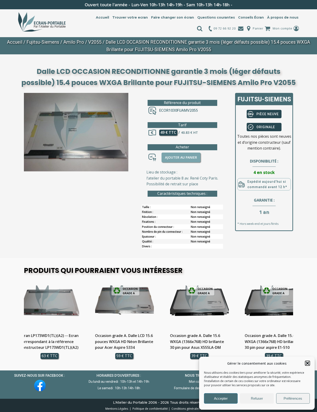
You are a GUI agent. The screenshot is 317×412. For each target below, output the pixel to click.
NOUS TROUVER (198, 375)
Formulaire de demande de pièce (198, 388)
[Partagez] (302, 5)
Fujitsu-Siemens (42, 42)
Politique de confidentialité (149, 409)
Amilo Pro (73, 42)
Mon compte (282, 28)
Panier (258, 28)
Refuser (257, 398)
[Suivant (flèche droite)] (309, 206)
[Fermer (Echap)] (312, 5)
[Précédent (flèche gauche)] (8, 206)
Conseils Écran (251, 17)
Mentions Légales (117, 409)
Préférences (293, 398)
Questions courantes (216, 17)
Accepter (221, 398)
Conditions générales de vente (191, 409)
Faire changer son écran (172, 17)
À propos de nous (282, 17)
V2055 (94, 42)
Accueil (102, 17)
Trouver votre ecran (130, 17)
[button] (307, 363)
